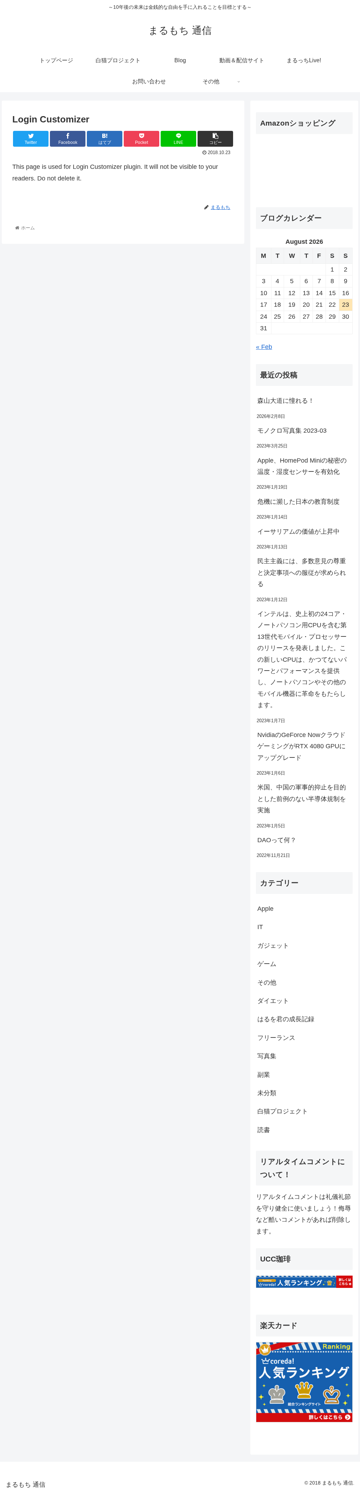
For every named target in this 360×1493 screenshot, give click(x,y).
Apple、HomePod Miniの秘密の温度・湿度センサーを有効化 (302, 466)
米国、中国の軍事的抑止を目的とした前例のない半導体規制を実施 (301, 799)
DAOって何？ (276, 840)
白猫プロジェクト (282, 1111)
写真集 (266, 1056)
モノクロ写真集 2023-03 (292, 430)
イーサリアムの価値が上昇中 (298, 531)
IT (260, 926)
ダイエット (273, 1000)
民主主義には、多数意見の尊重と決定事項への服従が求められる (301, 572)
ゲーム (266, 963)
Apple (265, 908)
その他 (266, 982)
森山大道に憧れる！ (285, 400)
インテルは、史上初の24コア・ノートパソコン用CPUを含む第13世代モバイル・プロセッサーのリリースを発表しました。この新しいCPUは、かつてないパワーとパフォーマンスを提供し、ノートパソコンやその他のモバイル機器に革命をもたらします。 (302, 659)
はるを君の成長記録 (285, 1019)
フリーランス (276, 1037)
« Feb (264, 346)
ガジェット (273, 945)
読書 (263, 1129)
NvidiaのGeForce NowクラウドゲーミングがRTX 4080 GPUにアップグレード (301, 746)
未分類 (266, 1093)
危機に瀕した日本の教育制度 (298, 501)
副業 (263, 1074)
